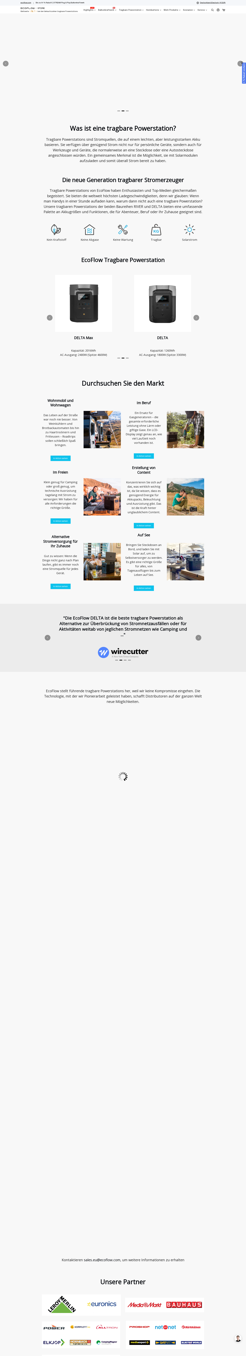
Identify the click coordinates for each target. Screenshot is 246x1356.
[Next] (240, 63)
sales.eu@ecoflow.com (102, 1259)
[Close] (242, 62)
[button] (244, 73)
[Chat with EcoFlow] (238, 1338)
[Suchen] (212, 10)
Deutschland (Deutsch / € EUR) (213, 3)
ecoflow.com (25, 3)
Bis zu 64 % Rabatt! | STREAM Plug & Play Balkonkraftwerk (60, 3)
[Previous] (6, 63)
